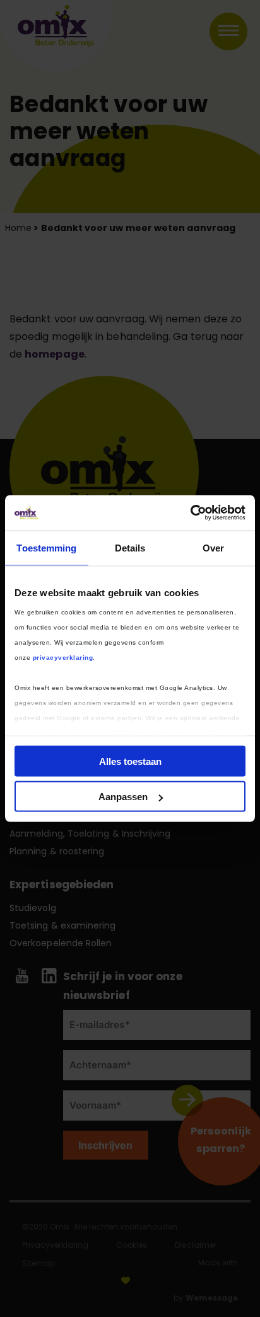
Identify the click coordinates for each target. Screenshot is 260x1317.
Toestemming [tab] (46, 547)
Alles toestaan (130, 760)
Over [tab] (213, 547)
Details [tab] (130, 547)
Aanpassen (123, 796)
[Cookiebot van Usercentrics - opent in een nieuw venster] (190, 513)
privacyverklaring (63, 657)
